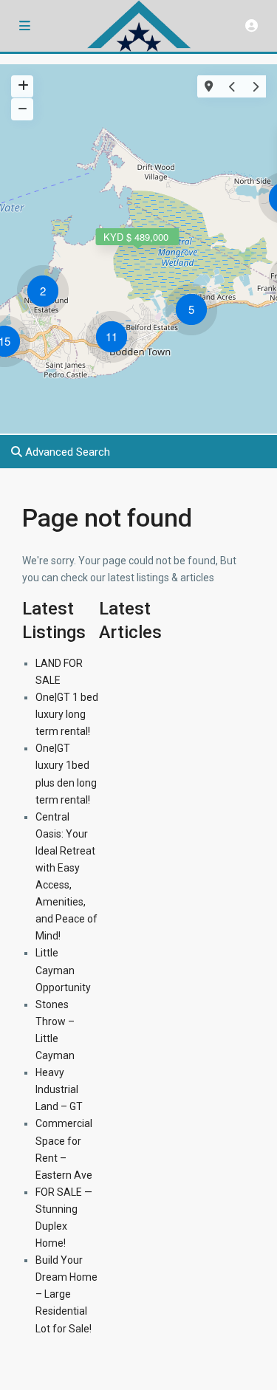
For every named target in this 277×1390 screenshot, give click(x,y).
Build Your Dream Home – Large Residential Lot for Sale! (66, 1294)
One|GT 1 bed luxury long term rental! (66, 714)
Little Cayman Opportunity (63, 970)
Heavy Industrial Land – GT (59, 1089)
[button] (195, 311)
